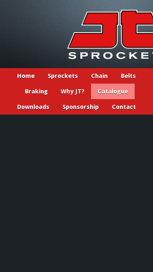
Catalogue (113, 91)
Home (26, 76)
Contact (124, 107)
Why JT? (72, 91)
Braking (36, 91)
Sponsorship (80, 107)
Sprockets (63, 76)
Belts (128, 76)
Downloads (33, 107)
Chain (99, 76)
